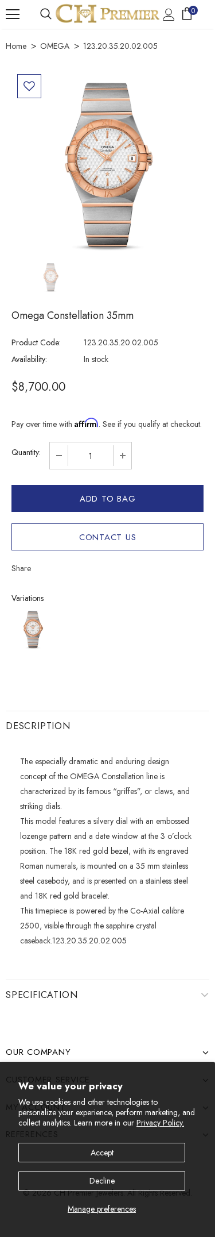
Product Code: (36, 342)
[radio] (32, 629)
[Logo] (107, 13)
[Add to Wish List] (29, 86)
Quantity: (26, 452)
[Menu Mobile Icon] (12, 14)
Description (38, 726)
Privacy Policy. (160, 1122)
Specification (41, 994)
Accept (102, 1152)
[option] (107, 164)
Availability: (29, 359)
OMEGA (54, 46)
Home (16, 46)
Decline (102, 1180)
